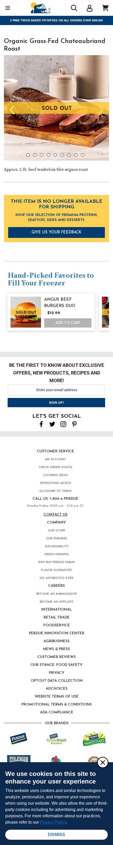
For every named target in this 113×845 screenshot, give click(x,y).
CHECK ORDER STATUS (55, 467)
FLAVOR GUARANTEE (56, 570)
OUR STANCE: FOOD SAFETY (56, 665)
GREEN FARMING (56, 554)
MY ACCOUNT (55, 459)
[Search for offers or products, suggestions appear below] (74, 8)
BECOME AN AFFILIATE (56, 602)
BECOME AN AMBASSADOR (56, 594)
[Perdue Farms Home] (40, 7)
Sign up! (56, 403)
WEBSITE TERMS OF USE (57, 697)
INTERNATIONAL (56, 610)
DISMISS (56, 834)
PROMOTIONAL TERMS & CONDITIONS (57, 705)
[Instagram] (63, 423)
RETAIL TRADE (57, 618)
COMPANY (56, 523)
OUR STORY (56, 530)
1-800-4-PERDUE (64, 499)
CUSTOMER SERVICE (55, 451)
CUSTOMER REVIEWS (56, 657)
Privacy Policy (53, 822)
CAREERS (56, 586)
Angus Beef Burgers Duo (59, 302)
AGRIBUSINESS (56, 641)
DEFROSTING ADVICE (55, 483)
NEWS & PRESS (56, 649)
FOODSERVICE (56, 625)
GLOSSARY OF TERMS (55, 491)
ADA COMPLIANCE (56, 712)
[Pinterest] (74, 423)
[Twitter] (52, 423)
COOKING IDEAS (55, 475)
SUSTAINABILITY (56, 546)
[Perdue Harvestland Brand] (94, 738)
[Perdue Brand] (19, 738)
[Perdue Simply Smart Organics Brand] (56, 738)
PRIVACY (56, 673)
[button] (89, 7)
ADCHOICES (57, 689)
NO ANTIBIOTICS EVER (56, 578)
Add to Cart (68, 323)
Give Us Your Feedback (56, 232)
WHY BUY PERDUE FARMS (56, 562)
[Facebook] (41, 423)
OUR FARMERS (56, 538)
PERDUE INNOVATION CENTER (56, 633)
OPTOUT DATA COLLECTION (57, 681)
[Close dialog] (102, 762)
